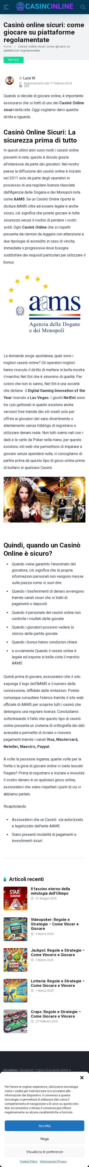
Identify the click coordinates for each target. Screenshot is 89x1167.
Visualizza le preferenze (44, 1152)
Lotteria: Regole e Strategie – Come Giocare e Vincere (58, 983)
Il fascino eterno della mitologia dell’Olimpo (50, 891)
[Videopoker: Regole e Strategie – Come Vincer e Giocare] (15, 939)
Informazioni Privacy (53, 1161)
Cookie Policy (28, 1161)
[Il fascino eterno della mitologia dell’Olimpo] (15, 909)
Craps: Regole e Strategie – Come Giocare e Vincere (56, 1014)
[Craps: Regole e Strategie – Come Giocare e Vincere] (15, 1032)
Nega (44, 1139)
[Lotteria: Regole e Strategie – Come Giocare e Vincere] (15, 1001)
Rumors (13, 59)
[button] (82, 1077)
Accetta (45, 1126)
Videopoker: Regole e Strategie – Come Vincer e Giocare (55, 924)
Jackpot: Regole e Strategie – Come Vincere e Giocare (58, 952)
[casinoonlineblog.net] (44, 6)
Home (7, 46)
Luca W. (29, 78)
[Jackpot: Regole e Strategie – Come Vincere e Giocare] (15, 970)
